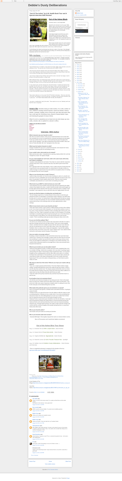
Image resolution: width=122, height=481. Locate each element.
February (80, 158)
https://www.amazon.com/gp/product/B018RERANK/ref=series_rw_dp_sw (51, 383)
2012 (78, 171)
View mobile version (50, 464)
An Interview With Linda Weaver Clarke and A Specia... (83, 128)
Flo (33, 441)
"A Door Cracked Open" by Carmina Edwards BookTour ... (83, 133)
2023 (78, 70)
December (80, 83)
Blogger (68, 478)
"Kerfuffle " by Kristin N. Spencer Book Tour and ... (83, 111)
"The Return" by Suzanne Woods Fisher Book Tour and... (83, 137)
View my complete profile (80, 15)
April (79, 155)
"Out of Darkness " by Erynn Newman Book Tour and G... (83, 107)
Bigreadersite (49, 336)
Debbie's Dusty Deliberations (47, 5)
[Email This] (48, 392)
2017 (78, 82)
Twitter (30, 130)
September (80, 89)
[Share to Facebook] (52, 392)
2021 (78, 74)
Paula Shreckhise (36, 434)
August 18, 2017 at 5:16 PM (38, 416)
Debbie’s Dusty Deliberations (52, 343)
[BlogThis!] (49, 392)
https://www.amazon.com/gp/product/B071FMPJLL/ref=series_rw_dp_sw (51, 387)
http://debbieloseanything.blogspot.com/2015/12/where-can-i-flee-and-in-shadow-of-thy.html (47, 64)
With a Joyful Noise (49, 328)
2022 (78, 72)
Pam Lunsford (36, 407)
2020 (78, 76)
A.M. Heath (35, 398)
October (80, 87)
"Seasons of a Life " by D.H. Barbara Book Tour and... (83, 94)
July (79, 149)
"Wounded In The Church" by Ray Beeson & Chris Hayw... (83, 146)
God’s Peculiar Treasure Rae (53, 339)
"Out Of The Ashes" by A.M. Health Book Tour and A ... (83, 124)
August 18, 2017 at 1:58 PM (38, 404)
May (79, 153)
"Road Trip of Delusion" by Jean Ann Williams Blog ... (83, 141)
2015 (78, 165)
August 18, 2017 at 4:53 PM (38, 410)
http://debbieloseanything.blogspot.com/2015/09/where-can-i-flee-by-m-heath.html (47, 61)
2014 (78, 167)
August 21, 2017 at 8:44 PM (38, 452)
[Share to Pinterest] (53, 392)
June (79, 151)
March (79, 157)
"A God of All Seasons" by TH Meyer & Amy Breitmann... (83, 116)
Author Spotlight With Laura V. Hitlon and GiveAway (82, 120)
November (80, 85)
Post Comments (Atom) (53, 469)
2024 (78, 68)
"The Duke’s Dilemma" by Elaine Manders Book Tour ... (83, 98)
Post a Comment (34, 455)
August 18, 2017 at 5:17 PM (38, 423)
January (80, 160)
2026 (78, 64)
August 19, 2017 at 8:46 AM (38, 445)
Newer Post (32, 461)
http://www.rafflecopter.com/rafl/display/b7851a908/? (42, 350)
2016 (78, 163)
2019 (78, 78)
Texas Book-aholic (48, 332)
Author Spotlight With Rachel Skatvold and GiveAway (83, 103)
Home (50, 461)
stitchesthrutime (36, 425)
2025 (78, 66)
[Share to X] (50, 392)
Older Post (68, 461)
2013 (78, 169)
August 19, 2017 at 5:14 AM (38, 431)
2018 (78, 80)
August (79, 91)
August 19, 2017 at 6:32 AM (38, 439)
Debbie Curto (35, 413)
